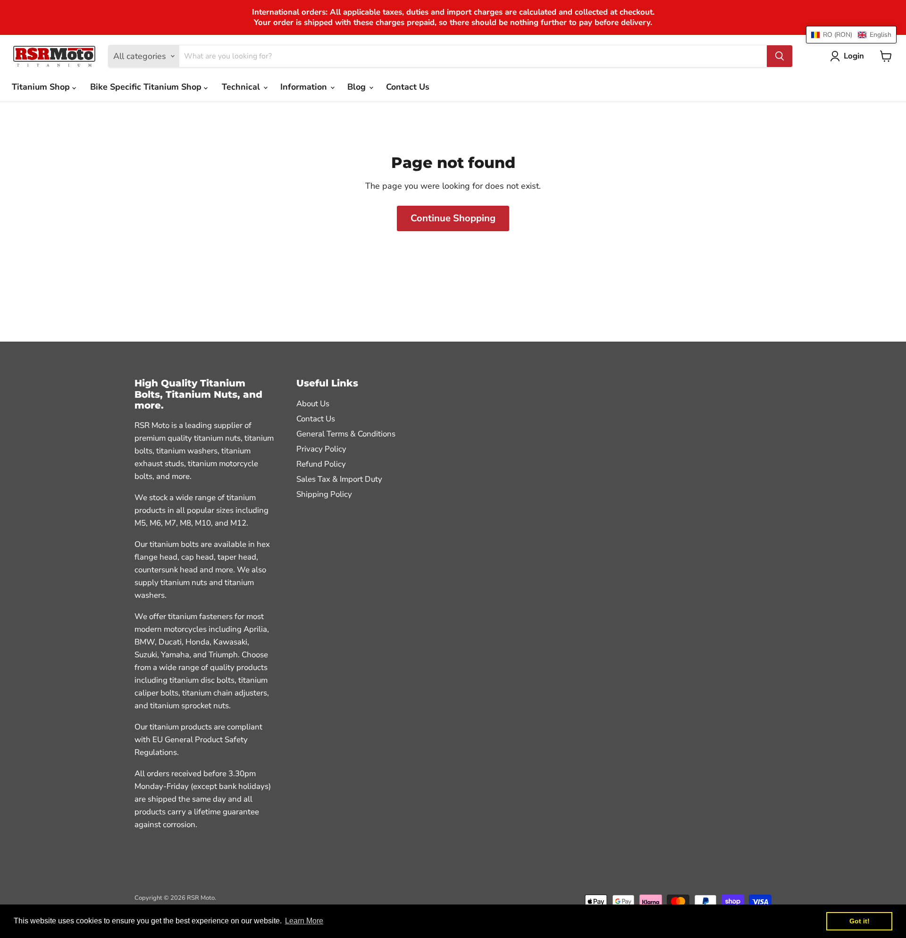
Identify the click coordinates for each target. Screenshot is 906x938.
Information (304, 86)
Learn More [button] (304, 921)
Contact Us (407, 86)
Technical (242, 86)
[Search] (779, 56)
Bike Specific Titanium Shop (147, 86)
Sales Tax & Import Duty (339, 479)
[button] (851, 34)
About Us (312, 403)
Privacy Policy (321, 449)
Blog (357, 86)
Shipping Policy (324, 494)
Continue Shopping (453, 218)
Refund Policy (321, 464)
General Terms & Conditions (345, 433)
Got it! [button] (859, 921)
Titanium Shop (42, 86)
